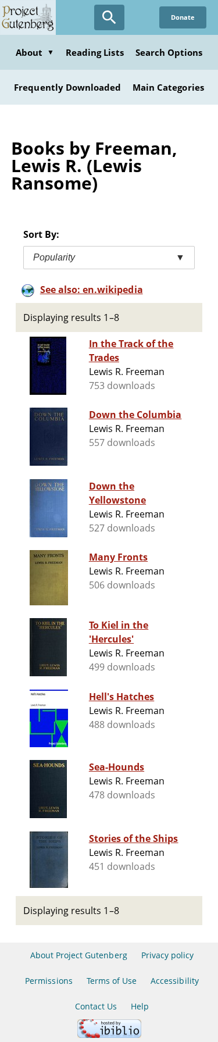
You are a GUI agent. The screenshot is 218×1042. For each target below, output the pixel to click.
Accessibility (175, 980)
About (35, 52)
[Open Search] (109, 17)
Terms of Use (112, 980)
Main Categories (168, 87)
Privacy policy (167, 955)
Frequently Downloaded (67, 87)
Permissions (48, 980)
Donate (183, 17)
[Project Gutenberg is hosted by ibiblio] (109, 1034)
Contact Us (96, 1006)
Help (140, 1006)
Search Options (169, 52)
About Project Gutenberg (78, 955)
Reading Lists (95, 52)
